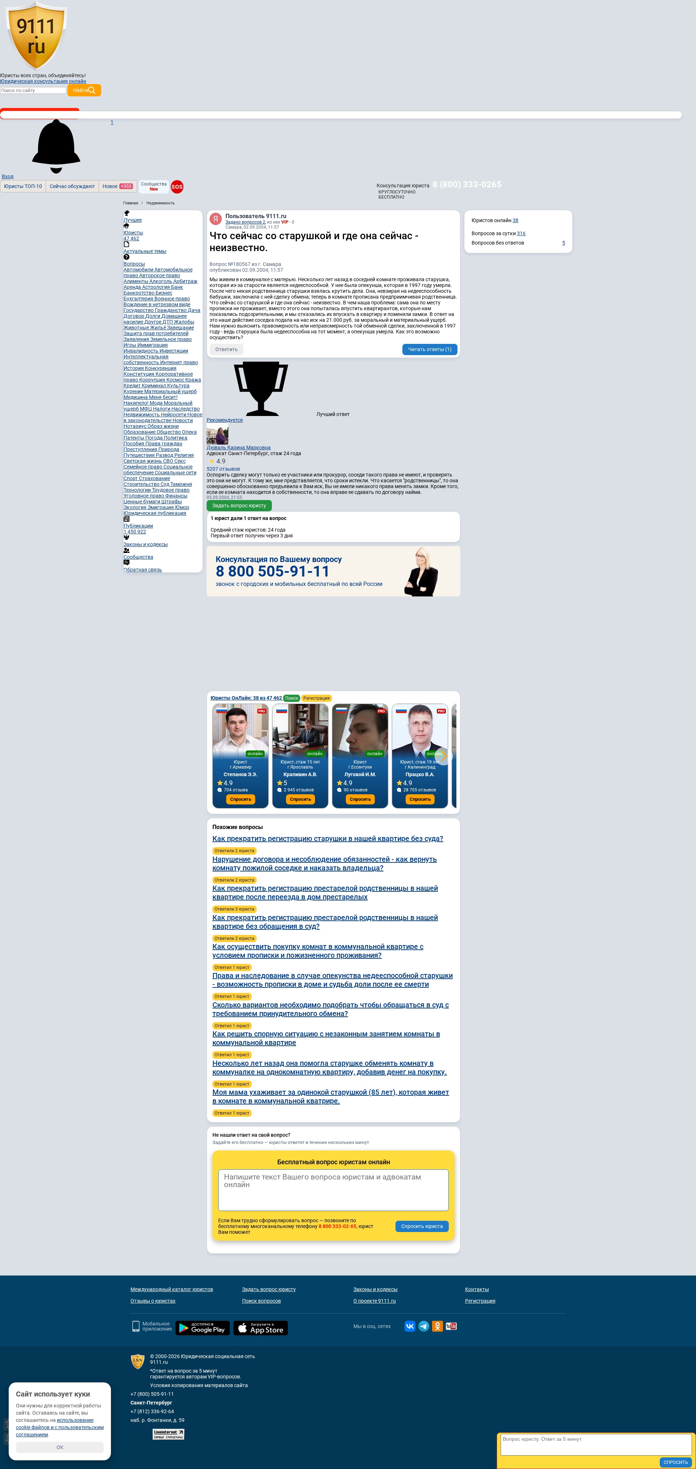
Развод (165, 455)
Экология (136, 507)
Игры (130, 345)
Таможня (181, 484)
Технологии (138, 490)
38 (515, 220)
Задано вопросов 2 (245, 222)
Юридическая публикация (155, 513)
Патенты (134, 438)
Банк (177, 287)
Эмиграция (161, 507)
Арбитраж (185, 281)
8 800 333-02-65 (337, 1226)
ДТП (168, 322)
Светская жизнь (143, 461)
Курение (134, 391)
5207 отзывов (223, 464)
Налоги (162, 409)
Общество (169, 432)
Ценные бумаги (142, 501)
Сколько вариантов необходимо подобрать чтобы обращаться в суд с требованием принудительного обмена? (330, 1009)
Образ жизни (163, 426)
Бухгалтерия (139, 298)
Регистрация (316, 698)
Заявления (137, 339)
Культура (178, 385)
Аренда (133, 287)
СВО (168, 461)
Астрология (156, 287)
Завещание (180, 327)
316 (521, 233)
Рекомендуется (225, 420)
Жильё (158, 327)
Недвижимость (142, 414)
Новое (117, 186)
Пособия (134, 443)
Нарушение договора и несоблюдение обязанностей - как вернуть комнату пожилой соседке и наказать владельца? (324, 863)
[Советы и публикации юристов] (36, 36)
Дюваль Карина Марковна (239, 447)
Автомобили (139, 269)
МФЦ (146, 409)
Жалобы (184, 322)
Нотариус (136, 426)
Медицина (136, 397)
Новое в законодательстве (163, 417)
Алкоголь (161, 281)
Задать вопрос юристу (239, 505)
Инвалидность (142, 351)
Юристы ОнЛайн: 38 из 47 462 (247, 698)
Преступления (141, 449)
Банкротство (140, 293)
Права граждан (163, 443)
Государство (139, 310)
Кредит (133, 385)
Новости (183, 420)
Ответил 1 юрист (232, 967)
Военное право (172, 298)
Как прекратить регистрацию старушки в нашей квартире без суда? (327, 838)
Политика (175, 438)
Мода (157, 403)
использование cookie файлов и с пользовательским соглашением (60, 1427)
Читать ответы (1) (430, 349)
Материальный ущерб (170, 391)
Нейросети (174, 414)
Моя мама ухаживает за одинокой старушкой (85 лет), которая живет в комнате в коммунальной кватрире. (330, 1096)
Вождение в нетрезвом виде (157, 304)
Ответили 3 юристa (234, 909)
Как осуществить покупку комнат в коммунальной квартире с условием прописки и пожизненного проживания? (317, 951)
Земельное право (171, 339)
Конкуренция (161, 368)
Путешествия (140, 455)
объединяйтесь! (67, 75)
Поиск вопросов (261, 1301)
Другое (153, 322)
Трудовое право (171, 490)
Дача (194, 310)
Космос (175, 380)
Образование (140, 432)
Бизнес (164, 293)
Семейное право (143, 467)
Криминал (154, 385)
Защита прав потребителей (156, 333)
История (134, 368)
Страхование (154, 478)
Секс (180, 461)
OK (60, 1447)
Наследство (185, 409)
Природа (168, 449)
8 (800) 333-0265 (467, 184)
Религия (184, 455)
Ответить (226, 349)
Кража (193, 380)
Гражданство (171, 310)
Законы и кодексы (375, 1289)
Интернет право (179, 362)
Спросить (240, 799)
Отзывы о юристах (152, 1301)
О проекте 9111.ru (374, 1301)
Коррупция (152, 380)
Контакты (477, 1289)
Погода (154, 438)
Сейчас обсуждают (72, 186)
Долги (153, 316)
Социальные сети (175, 472)
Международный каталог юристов (171, 1289)
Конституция (140, 374)
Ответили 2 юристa (234, 850)
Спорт (131, 478)
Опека (189, 432)
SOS (177, 186)
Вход (7, 176)
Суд (165, 484)
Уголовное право (144, 496)
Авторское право (159, 275)
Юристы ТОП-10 (23, 186)
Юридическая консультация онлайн (43, 81)
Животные (137, 327)
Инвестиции (174, 351)
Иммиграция (152, 345)
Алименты (136, 281)
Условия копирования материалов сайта (199, 1385)
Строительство (142, 484)
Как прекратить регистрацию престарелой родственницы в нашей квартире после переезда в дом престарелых (325, 892)
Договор (134, 316)
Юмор (182, 507)
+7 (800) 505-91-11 (152, 1394)
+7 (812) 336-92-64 (152, 1411)
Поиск (291, 698)
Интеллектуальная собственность (146, 359)
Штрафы (171, 501)
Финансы (176, 496)
